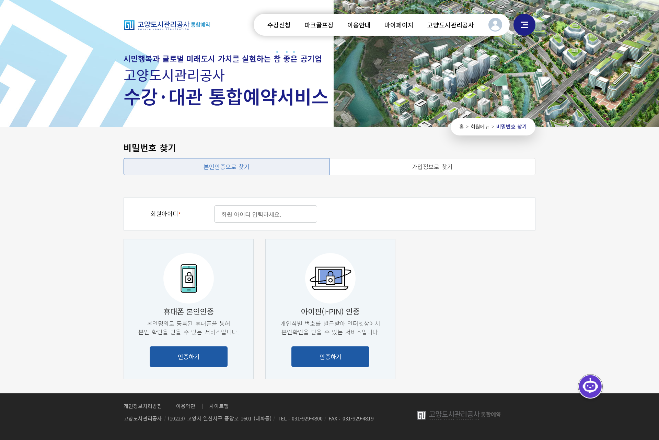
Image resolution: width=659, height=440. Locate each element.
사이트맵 (524, 25)
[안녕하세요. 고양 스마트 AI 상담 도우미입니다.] (590, 386)
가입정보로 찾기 (432, 166)
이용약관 (185, 405)
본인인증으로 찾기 (227, 166)
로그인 (495, 25)
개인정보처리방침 (143, 405)
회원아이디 (166, 214)
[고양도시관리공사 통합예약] (167, 25)
